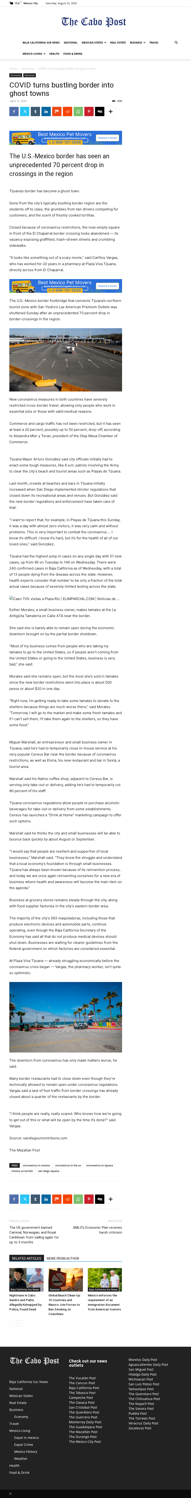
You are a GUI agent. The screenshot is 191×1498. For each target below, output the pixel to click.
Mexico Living (32, 53)
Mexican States (92, 42)
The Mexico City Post (85, 1441)
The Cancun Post (82, 1383)
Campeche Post (81, 1397)
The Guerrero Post (83, 1417)
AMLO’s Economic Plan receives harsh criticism (97, 1230)
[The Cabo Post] (95, 22)
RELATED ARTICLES (26, 1258)
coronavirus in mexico (36, 1165)
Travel (154, 42)
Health (54, 53)
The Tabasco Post (82, 1392)
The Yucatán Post (82, 1378)
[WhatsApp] (78, 111)
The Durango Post (83, 1436)
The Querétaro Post (84, 1412)
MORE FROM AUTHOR (63, 1258)
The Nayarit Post (141, 1403)
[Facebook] (14, 111)
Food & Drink (72, 53)
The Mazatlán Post (83, 1432)
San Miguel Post (141, 1369)
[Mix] (56, 111)
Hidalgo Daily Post (143, 1374)
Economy (28, 69)
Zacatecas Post (140, 1428)
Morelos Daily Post (143, 1359)
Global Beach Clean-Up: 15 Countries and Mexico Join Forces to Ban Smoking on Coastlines (64, 1305)
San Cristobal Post (83, 1407)
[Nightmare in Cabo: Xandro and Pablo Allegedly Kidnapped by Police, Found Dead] (26, 1280)
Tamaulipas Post (141, 1389)
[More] (111, 111)
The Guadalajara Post (85, 1427)
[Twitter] (24, 111)
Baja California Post (84, 1388)
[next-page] (20, 1323)
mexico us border (22, 1171)
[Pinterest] (89, 111)
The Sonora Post (141, 1408)
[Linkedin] (46, 111)
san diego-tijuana (48, 1171)
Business (136, 42)
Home (13, 69)
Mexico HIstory (25, 1451)
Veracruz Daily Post (143, 1423)
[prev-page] (12, 1323)
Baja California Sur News (41, 42)
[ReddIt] (67, 111)
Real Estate (118, 42)
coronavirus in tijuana (99, 1165)
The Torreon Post (142, 1418)
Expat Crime (23, 1444)
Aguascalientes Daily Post (148, 1364)
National (71, 42)
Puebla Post (138, 1413)
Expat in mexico (26, 1437)
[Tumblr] (35, 111)
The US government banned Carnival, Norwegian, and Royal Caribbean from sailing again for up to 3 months (34, 1234)
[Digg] (99, 111)
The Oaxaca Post (82, 1402)
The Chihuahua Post (144, 1399)
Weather (20, 1458)
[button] (176, 42)
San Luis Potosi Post (144, 1384)
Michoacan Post (141, 1379)
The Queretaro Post (144, 1394)
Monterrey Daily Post (85, 1422)
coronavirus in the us (68, 1165)
